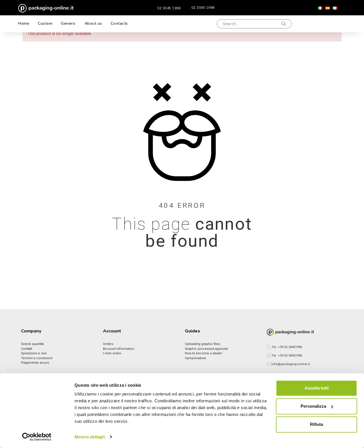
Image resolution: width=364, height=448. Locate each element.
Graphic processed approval (206, 349)
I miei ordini (112, 353)
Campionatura (195, 358)
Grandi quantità (32, 344)
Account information (118, 349)
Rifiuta (316, 424)
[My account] (316, 24)
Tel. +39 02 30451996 (287, 347)
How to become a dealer (203, 353)
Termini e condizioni (37, 358)
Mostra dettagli (90, 436)
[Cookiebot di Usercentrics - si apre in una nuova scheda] (37, 437)
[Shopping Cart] (334, 24)
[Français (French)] (335, 8)
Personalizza (313, 406)
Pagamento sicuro (35, 363)
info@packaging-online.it (291, 364)
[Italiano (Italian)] (320, 8)
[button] (209, 23)
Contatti (26, 349)
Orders (108, 344)
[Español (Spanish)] (327, 8)
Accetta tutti (317, 388)
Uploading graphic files (202, 344)
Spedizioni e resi (34, 353)
